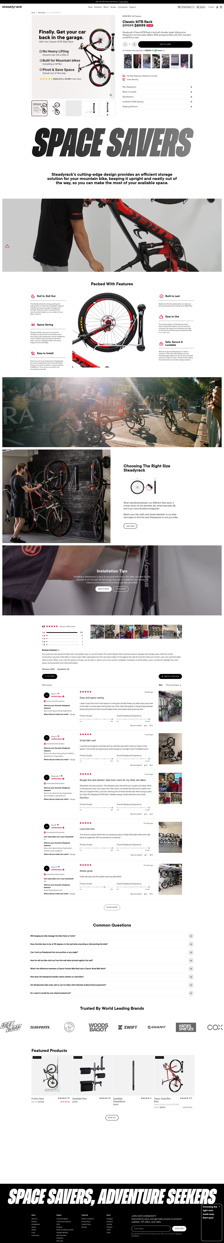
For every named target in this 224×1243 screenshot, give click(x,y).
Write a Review (173, 677)
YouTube (109, 1224)
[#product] (112, 412)
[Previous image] (35, 56)
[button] (201, 7)
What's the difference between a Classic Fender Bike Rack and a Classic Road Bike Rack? (68, 968)
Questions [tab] (63, 670)
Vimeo (109, 1232)
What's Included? (129, 91)
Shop (33, 13)
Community (35, 1235)
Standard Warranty (62, 1232)
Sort (161, 685)
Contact (211, 7)
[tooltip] (58, 650)
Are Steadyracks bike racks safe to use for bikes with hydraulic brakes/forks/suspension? (68, 985)
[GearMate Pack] (92, 1080)
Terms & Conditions (87, 1219)
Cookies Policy (86, 1224)
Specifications (128, 96)
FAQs (58, 1224)
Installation (59, 1238)
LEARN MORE (121, 589)
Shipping (59, 1227)
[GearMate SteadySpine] (133, 1081)
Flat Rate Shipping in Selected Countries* (142, 76)
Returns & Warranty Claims (64, 1230)
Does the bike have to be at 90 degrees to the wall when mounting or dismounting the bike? (69, 944)
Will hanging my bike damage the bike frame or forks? (52, 936)
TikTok (109, 1230)
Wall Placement (61, 1235)
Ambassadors (36, 1224)
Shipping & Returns (130, 106)
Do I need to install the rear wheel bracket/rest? (50, 993)
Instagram (110, 1219)
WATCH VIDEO (103, 589)
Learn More (124, 2)
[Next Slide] (180, 632)
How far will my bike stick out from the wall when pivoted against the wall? (61, 960)
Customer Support (62, 1219)
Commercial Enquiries (63, 1221)
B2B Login (59, 1241)
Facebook (110, 1221)
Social (108, 1215)
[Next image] (111, 56)
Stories (34, 1227)
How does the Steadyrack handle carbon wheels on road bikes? (57, 976)
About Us (34, 1219)
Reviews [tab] (48, 670)
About (33, 1215)
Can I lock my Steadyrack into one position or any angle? (54, 952)
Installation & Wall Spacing (133, 101)
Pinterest (109, 1227)
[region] (136, 632)
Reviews (34, 1221)
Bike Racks (42, 13)
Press (33, 1232)
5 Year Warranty (132, 79)
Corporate (84, 1215)
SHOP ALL (112, 1117)
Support (58, 1215)
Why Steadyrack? (129, 87)
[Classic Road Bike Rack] (174, 1082)
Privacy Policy (85, 1221)
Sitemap (84, 1227)
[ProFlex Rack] (52, 1080)
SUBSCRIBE (179, 1228)
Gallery (34, 1230)
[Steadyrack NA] (12, 7)
